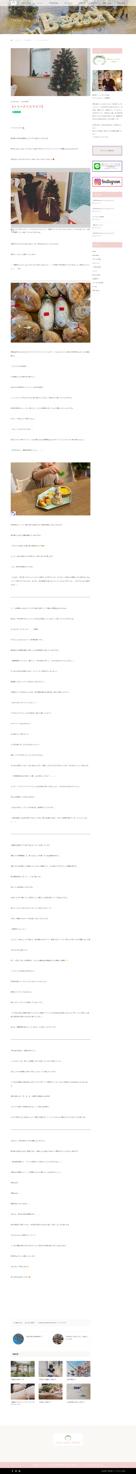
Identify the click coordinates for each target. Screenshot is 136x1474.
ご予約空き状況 (53, 3)
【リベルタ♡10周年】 (98, 217)
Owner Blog (121, 3)
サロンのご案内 (26, 3)
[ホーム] (11, 38)
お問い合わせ (107, 3)
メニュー (39, 3)
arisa (20, 1322)
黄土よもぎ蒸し (96, 275)
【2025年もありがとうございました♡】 (103, 200)
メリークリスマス (61, 1322)
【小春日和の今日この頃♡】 (76, 1402)
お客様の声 (81, 3)
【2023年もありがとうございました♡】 (103, 233)
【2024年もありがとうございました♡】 (103, 208)
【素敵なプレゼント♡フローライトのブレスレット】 (22, 1403)
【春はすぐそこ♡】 (97, 225)
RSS (19, 1470)
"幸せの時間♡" (25, 101)
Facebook (12, 1470)
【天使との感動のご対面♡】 (48, 1379)
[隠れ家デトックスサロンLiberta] (68, 1444)
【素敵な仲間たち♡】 (18, 1379)
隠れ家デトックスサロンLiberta (116, 1471)
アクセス (94, 3)
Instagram (15, 1470)
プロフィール (68, 3)
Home (94, 251)
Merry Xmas (52, 1322)
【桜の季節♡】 (71, 1379)
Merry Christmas (44, 1322)
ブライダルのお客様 (97, 282)
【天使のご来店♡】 (45, 1402)
